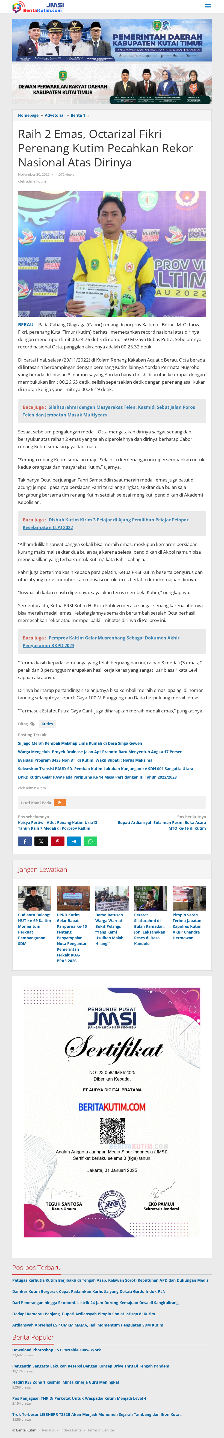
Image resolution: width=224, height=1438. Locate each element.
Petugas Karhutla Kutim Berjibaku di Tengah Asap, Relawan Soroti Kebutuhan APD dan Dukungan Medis (110, 1280)
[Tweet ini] (41, 841)
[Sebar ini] (25, 841)
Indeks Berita (71, 1430)
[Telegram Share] (74, 841)
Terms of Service (100, 1430)
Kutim (47, 723)
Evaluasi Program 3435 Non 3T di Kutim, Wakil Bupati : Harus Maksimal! (86, 760)
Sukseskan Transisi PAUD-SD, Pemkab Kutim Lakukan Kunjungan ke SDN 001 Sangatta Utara (105, 768)
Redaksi (48, 1430)
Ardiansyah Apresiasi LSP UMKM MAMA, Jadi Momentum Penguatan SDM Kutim (87, 1325)
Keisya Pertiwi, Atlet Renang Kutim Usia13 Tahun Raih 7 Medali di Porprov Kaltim (57, 822)
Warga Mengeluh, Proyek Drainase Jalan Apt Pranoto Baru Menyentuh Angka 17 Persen (100, 751)
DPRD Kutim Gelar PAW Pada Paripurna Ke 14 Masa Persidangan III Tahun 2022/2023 (97, 777)
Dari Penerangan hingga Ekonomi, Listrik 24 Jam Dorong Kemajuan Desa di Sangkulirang (95, 1302)
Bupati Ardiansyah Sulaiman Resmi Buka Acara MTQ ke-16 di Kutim (162, 822)
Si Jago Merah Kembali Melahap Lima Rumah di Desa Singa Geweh (80, 743)
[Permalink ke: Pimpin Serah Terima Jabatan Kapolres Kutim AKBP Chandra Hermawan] (189, 898)
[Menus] (208, 6)
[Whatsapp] (90, 841)
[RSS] (60, 802)
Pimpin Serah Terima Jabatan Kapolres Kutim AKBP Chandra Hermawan (187, 926)
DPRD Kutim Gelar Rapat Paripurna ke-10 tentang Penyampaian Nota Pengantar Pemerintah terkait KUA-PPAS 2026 (72, 937)
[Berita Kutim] (38, 6)
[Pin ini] (57, 841)
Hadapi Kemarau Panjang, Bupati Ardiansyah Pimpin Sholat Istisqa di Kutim (83, 1313)
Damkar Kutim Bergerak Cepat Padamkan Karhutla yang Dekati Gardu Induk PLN (89, 1291)
